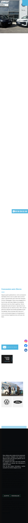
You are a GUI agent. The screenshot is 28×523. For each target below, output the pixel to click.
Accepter (6, 495)
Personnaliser (15, 495)
